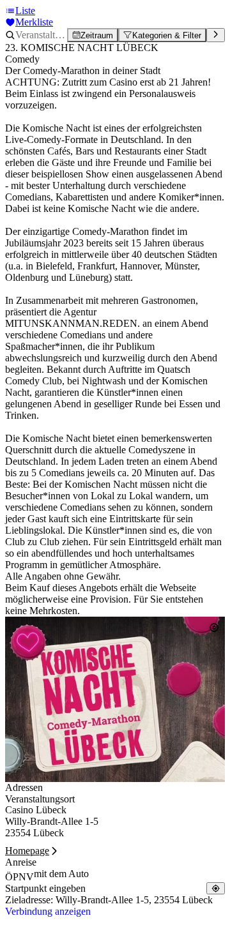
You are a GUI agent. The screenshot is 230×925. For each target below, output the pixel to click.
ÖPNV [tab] (19, 876)
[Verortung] (215, 888)
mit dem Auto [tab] (61, 873)
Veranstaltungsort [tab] (40, 798)
